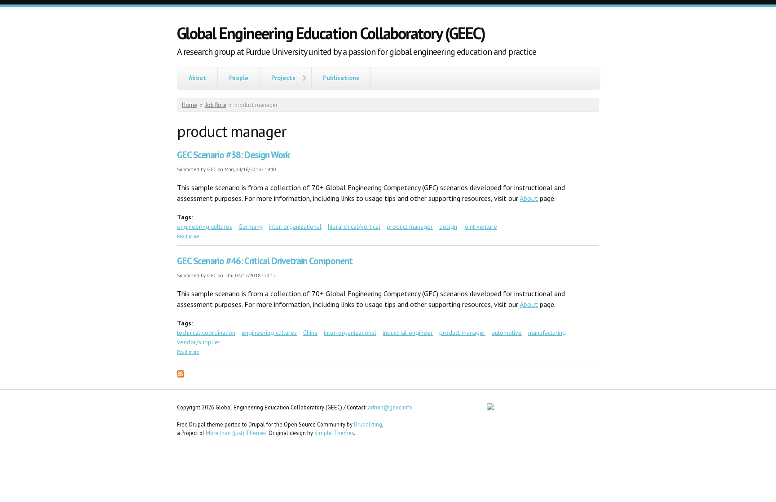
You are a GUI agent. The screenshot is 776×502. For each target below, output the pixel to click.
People (238, 78)
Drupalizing (368, 424)
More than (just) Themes (236, 432)
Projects (283, 78)
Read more (188, 236)
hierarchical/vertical (354, 226)
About (197, 78)
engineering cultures (204, 226)
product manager (410, 226)
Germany (250, 226)
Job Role (215, 105)
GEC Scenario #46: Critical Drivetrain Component (265, 261)
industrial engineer (408, 333)
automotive (507, 333)
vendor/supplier (198, 342)
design (448, 226)
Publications (341, 78)
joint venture (480, 226)
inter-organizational (295, 226)
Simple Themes (334, 432)
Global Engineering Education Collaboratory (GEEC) (331, 33)
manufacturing (547, 333)
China (310, 333)
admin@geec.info (390, 407)
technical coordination (206, 333)
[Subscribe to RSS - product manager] (180, 375)
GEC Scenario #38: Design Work (233, 155)
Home (189, 105)
